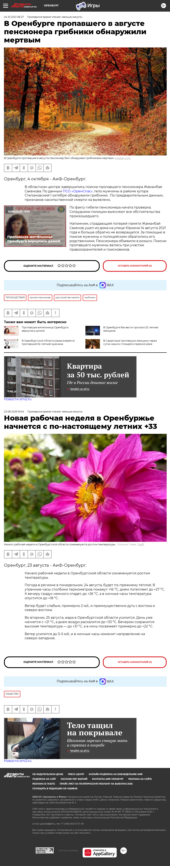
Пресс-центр (76, 774)
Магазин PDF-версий (74, 779)
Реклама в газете (43, 783)
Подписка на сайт (44, 779)
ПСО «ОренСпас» (78, 191)
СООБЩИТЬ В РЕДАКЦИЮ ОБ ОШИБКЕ (55, 788)
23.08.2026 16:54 (14, 411)
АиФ (141, 544)
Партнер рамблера (68, 850)
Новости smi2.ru (18, 399)
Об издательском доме (47, 774)
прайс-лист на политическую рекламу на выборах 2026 (96, 783)
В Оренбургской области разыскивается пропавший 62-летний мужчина (48, 342)
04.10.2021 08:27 (14, 16)
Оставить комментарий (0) (135, 265)
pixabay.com (123, 158)
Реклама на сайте (140, 779)
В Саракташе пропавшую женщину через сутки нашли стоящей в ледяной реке (130, 342)
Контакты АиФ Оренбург (108, 779)
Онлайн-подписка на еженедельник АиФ (116, 774)
